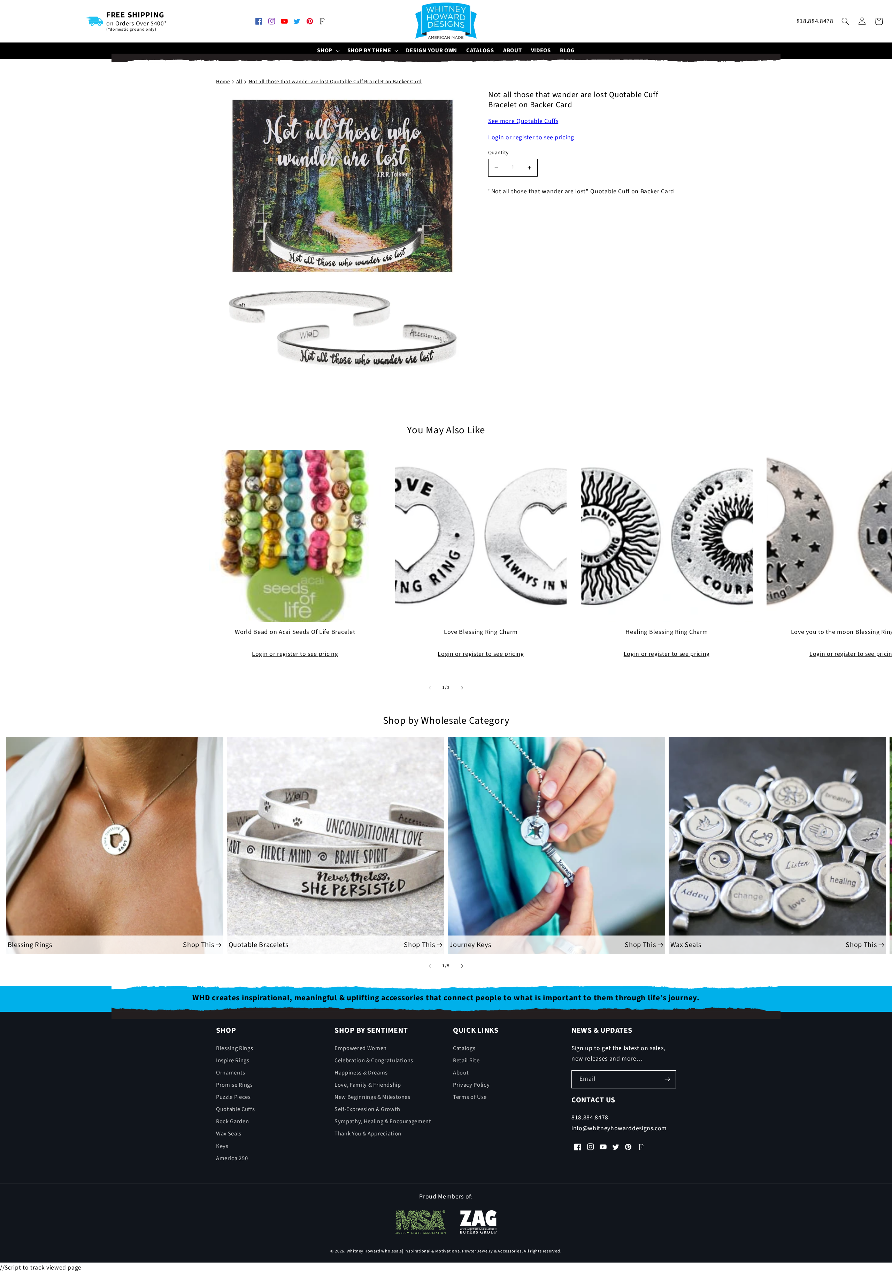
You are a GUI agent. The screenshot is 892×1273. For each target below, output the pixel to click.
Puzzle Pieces (233, 1097)
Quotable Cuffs (235, 1109)
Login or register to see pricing (531, 137)
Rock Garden (232, 1121)
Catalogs (464, 1048)
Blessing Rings (234, 1048)
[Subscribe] (667, 1079)
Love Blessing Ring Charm (481, 633)
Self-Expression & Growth (367, 1109)
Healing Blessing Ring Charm (666, 633)
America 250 (232, 1158)
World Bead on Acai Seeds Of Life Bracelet (295, 633)
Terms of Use (470, 1097)
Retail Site (466, 1060)
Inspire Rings (232, 1060)
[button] (328, 50)
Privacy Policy (471, 1085)
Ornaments (230, 1073)
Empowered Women (360, 1048)
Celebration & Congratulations (373, 1060)
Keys (222, 1146)
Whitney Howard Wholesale (374, 1251)
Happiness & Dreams (361, 1073)
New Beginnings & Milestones (372, 1097)
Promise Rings (234, 1085)
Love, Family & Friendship (367, 1085)
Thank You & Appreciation (367, 1134)
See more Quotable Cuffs (523, 121)
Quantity (498, 152)
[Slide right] (462, 687)
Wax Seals (228, 1134)
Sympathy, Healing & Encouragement (382, 1121)
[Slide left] (430, 687)
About (461, 1073)
